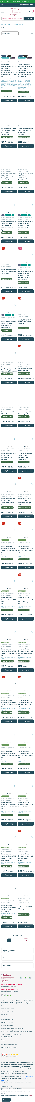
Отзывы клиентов (7, 1009)
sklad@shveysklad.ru (9, 989)
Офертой (30, 1095)
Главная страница (7, 1019)
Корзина (4, 1040)
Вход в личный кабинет (9, 1044)
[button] (15, 205)
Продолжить (6, 1100)
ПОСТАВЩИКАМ (7, 1037)
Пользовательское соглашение (12, 1028)
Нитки (10, 24)
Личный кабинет (7, 1012)
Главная (3, 24)
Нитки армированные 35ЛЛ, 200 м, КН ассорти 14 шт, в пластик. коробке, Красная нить (8, 226)
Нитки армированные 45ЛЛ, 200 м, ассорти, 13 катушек (8, 271)
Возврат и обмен (7, 1022)
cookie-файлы (12, 1089)
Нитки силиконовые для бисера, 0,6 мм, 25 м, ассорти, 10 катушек (9, 369)
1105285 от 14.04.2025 (27, 1076)
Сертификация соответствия (11, 1034)
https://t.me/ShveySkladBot (11, 984)
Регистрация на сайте (9, 1047)
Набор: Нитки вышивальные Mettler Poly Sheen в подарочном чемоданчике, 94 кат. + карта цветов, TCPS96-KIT (9, 70)
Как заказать (6, 1006)
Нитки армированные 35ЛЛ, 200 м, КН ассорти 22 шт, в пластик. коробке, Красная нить (25, 226)
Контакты (4, 1014)
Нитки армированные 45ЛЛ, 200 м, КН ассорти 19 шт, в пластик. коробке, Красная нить (25, 276)
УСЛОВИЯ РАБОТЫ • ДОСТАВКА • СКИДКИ (16, 1003)
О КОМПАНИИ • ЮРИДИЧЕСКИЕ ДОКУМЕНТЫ (17, 1000)
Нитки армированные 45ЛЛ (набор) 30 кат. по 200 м (25, 321)
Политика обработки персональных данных (16, 1031)
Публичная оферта (7, 1025)
